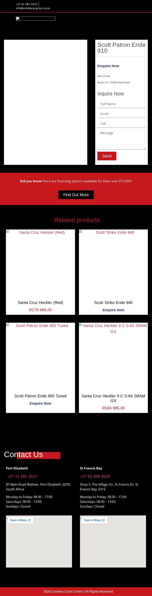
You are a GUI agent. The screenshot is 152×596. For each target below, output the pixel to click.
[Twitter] (127, 5)
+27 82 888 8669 (95, 476)
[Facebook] (120, 5)
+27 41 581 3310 (21, 476)
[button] (133, 22)
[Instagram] (133, 5)
